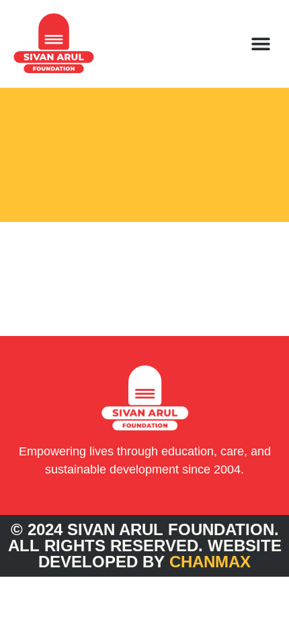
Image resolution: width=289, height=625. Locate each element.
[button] (260, 43)
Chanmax (210, 562)
